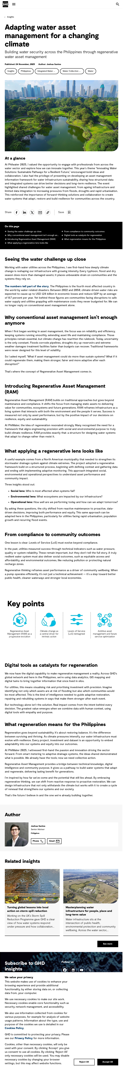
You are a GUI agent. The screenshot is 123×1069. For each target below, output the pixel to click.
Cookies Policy (14, 1028)
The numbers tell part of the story (27, 286)
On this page (12, 226)
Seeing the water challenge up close (25, 232)
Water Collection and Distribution (73, 71)
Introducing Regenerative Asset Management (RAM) (32, 239)
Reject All (84, 1062)
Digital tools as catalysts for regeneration (83, 235)
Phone (36, 841)
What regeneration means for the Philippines (85, 239)
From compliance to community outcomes (84, 232)
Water (90, 71)
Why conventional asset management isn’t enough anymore (33, 235)
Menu (14, 4)
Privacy (24, 1038)
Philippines (26, 71)
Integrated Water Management (48, 71)
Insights (10, 17)
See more (107, 944)
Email (52, 841)
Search (118, 4)
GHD (5, 4)
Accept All (107, 1062)
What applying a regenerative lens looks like (28, 243)
